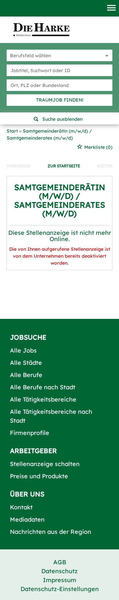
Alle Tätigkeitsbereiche (43, 399)
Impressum (59, 580)
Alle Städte (26, 362)
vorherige (18, 165)
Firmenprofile (29, 433)
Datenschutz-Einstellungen (59, 589)
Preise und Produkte (39, 476)
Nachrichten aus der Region (50, 532)
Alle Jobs (23, 350)
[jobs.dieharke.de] (41, 29)
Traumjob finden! (59, 100)
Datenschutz (59, 571)
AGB (59, 562)
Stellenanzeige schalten (45, 464)
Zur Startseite (64, 165)
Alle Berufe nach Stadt (42, 387)
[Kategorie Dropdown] (105, 55)
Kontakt (21, 507)
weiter (104, 165)
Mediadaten (27, 519)
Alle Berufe (26, 375)
